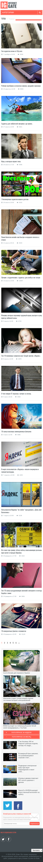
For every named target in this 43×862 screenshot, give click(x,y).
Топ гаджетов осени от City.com (11, 51)
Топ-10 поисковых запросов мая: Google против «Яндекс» (20, 356)
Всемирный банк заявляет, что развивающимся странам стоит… (28, 755)
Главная (11, 19)
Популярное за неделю (21, 732)
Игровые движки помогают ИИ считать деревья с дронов (28, 780)
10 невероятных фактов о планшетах (13, 631)
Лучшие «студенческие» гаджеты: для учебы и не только (20, 277)
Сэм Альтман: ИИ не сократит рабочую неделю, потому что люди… (28, 743)
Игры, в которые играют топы (11, 161)
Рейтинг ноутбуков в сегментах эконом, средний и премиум (21, 86)
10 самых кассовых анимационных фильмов (16, 431)
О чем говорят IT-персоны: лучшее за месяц (16, 393)
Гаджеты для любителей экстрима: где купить (16, 123)
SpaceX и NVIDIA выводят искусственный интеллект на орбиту (29, 792)
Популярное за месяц (21, 737)
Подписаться (34, 823)
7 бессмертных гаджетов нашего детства (14, 199)
